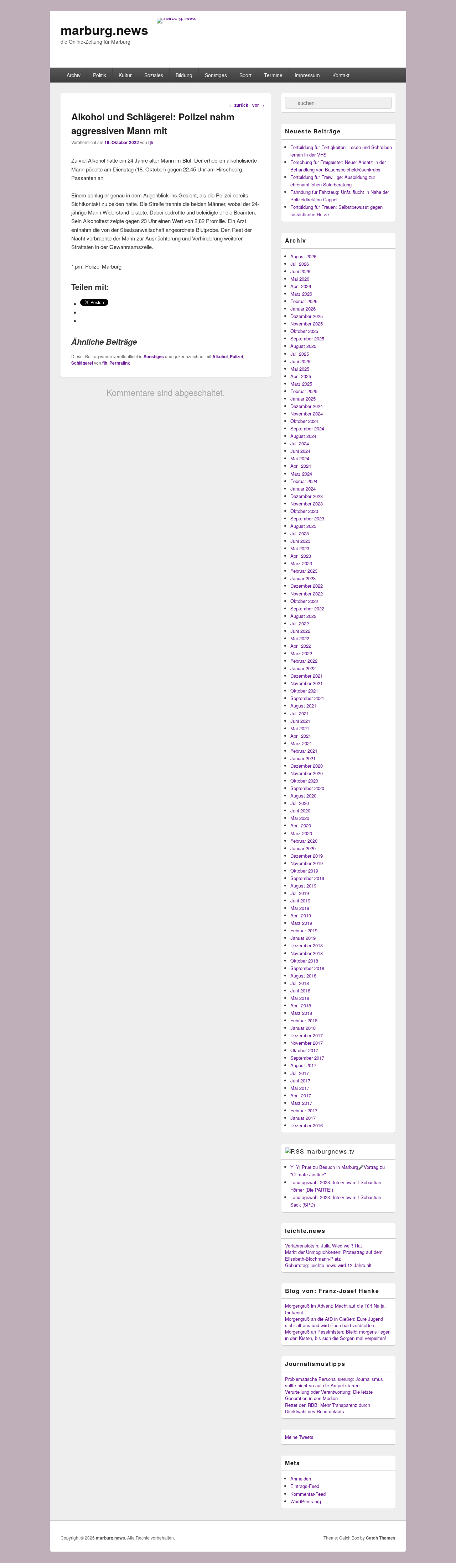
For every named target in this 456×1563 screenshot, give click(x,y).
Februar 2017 (303, 1110)
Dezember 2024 (306, 406)
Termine (273, 75)
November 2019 (306, 863)
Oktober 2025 (304, 331)
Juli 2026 (299, 263)
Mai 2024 (299, 458)
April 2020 (300, 825)
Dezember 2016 (306, 1125)
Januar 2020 (303, 848)
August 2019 (303, 885)
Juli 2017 (299, 1073)
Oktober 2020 (304, 780)
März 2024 (301, 473)
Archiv (74, 75)
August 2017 (303, 1065)
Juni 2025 (300, 361)
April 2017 (300, 1095)
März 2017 (301, 1103)
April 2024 (300, 465)
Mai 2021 (299, 728)
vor (258, 105)
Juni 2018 (300, 990)
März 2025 (301, 383)
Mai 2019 (299, 908)
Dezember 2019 (306, 855)
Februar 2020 (303, 840)
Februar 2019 (303, 930)
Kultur (125, 75)
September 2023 (307, 518)
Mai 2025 (299, 368)
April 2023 (300, 555)
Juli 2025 (299, 353)
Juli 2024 (299, 443)
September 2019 (307, 878)
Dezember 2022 (306, 585)
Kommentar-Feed (308, 1493)
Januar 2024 (303, 488)
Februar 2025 (303, 391)
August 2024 (303, 436)
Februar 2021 (303, 750)
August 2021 (303, 705)
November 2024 (306, 413)
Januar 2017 (303, 1117)
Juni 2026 (300, 271)
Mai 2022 (299, 638)
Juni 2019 (300, 900)
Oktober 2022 (304, 601)
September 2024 (307, 428)
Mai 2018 (299, 998)
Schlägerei (82, 363)
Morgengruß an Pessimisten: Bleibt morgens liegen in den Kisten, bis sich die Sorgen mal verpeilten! (337, 1334)
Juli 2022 (299, 623)
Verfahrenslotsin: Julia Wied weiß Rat (323, 1245)
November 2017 (306, 1042)
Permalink (119, 363)
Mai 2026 (299, 278)
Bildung (184, 75)
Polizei (236, 356)
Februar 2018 (303, 1020)
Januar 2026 (303, 308)
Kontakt (340, 75)
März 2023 (301, 563)
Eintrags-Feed (304, 1486)
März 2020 (301, 833)
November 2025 (306, 323)
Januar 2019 (303, 937)
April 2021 (300, 735)
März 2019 (301, 923)
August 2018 (303, 975)
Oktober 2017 (304, 1050)
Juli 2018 (299, 983)
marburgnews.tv (330, 1151)
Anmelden (300, 1478)
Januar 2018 (303, 1027)
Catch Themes (380, 1538)
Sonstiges (216, 75)
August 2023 (303, 526)
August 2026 (303, 256)
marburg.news (104, 29)
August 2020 (303, 795)
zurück (238, 105)
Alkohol (220, 356)
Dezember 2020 (306, 765)
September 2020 (307, 788)
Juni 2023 (300, 540)
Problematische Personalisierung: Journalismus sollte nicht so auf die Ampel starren (334, 1382)
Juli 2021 (299, 713)
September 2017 (307, 1057)
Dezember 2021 (306, 675)
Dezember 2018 (306, 945)
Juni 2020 (300, 810)
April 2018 (300, 1005)
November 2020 (306, 773)
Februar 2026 (303, 301)
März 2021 (301, 743)
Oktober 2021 (304, 690)
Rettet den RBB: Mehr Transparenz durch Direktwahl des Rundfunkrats (327, 1408)
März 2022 (301, 653)
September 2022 (307, 608)
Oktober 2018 (304, 960)
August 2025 (303, 346)
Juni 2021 (300, 720)
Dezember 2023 (306, 496)
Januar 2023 (303, 578)
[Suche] (290, 103)
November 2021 (306, 683)
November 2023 (306, 503)
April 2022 (300, 645)
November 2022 (306, 593)
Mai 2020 (299, 818)
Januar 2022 (303, 668)
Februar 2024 (303, 481)
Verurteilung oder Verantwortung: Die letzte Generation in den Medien (329, 1395)
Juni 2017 (300, 1080)
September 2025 (307, 338)
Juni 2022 (300, 630)
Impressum (307, 75)
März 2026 (301, 293)
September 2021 (307, 698)
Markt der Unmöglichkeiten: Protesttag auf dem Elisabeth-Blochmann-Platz (334, 1255)
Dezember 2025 (306, 316)
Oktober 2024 (304, 421)
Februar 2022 (303, 660)
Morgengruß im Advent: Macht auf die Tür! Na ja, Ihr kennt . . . (335, 1308)
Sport (245, 75)
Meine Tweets (299, 1437)
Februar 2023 (303, 570)
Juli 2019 (299, 893)
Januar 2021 (303, 758)
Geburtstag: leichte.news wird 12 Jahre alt (328, 1265)
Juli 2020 (299, 803)
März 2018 (301, 1013)
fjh (150, 142)
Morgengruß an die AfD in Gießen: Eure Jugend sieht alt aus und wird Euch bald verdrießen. (334, 1322)
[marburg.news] (176, 17)
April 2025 (300, 376)
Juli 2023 (299, 533)
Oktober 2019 (304, 870)
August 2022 (303, 616)
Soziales (153, 75)
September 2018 (307, 968)
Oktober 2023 (304, 511)
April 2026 (300, 286)
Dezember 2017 (306, 1035)
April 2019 (300, 915)
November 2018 (306, 953)
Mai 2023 (299, 548)
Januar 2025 (303, 398)
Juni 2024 (300, 450)
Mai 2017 (299, 1088)
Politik (99, 75)
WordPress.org (305, 1501)
